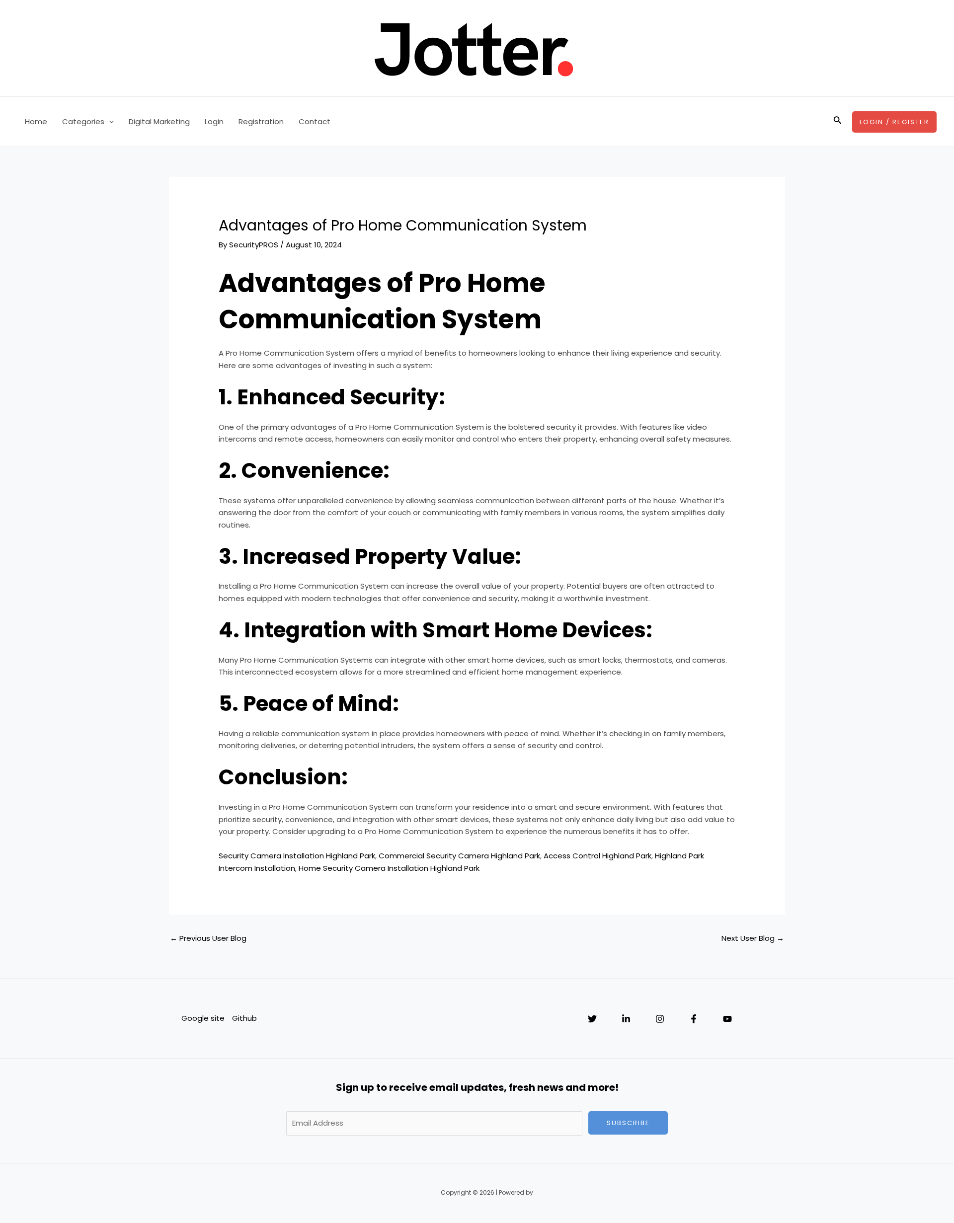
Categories (83, 121)
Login (214, 121)
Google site (203, 1018)
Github (244, 1018)
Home (36, 121)
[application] (109, 122)
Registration (261, 121)
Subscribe (628, 1123)
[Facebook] (693, 1018)
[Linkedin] (626, 1018)
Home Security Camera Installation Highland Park (389, 868)
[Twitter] (592, 1018)
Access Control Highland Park (597, 855)
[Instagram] (659, 1018)
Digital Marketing (159, 121)
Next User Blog (752, 938)
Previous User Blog (208, 938)
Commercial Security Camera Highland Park (459, 855)
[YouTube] (727, 1018)
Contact (314, 121)
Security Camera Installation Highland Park (297, 855)
